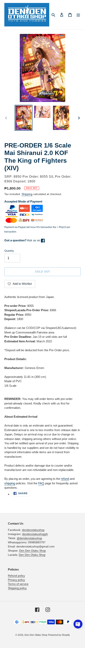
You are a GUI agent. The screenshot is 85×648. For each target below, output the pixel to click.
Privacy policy (16, 579)
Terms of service (18, 583)
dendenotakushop (33, 529)
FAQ (41, 483)
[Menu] (78, 14)
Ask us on (22, 240)
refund (65, 478)
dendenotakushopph (35, 534)
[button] (78, 624)
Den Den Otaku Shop (32, 550)
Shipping (27, 194)
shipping (9, 483)
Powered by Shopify (59, 635)
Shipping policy (17, 588)
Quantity (9, 250)
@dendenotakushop (29, 538)
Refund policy (16, 575)
